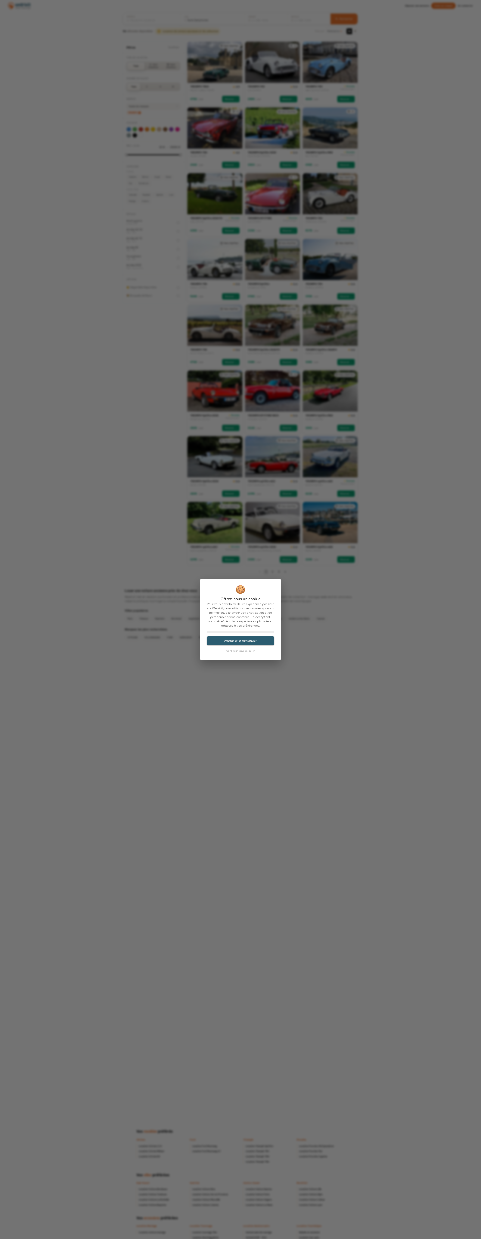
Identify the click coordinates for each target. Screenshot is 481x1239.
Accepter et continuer (240, 640)
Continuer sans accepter (240, 651)
